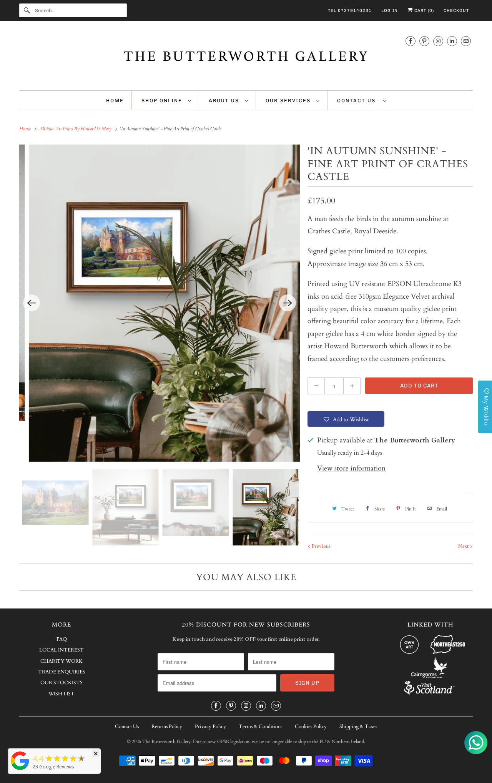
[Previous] (31, 302)
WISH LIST (61, 693)
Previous (320, 546)
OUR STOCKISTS (61, 682)
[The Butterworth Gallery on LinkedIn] (452, 41)
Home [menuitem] (115, 100)
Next (464, 546)
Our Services (289, 100)
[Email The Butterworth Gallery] (466, 41)
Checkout (456, 10)
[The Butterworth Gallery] (246, 57)
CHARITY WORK (61, 661)
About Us (225, 100)
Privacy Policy (210, 726)
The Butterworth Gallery (166, 741)
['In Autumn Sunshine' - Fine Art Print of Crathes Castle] (159, 303)
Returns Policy (166, 726)
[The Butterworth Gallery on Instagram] (438, 41)
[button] (346, 419)
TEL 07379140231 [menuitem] (350, 10)
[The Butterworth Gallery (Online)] (20, 769)
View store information (351, 468)
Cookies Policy (311, 726)
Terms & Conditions (260, 726)
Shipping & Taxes (358, 726)
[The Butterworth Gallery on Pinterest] (424, 41)
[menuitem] (166, 100)
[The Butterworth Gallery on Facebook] (411, 41)
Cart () (423, 10)
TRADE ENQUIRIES (61, 671)
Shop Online (162, 100)
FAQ (62, 639)
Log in (389, 10)
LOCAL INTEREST (61, 650)
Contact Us (358, 100)
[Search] (27, 10)
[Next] (287, 302)
